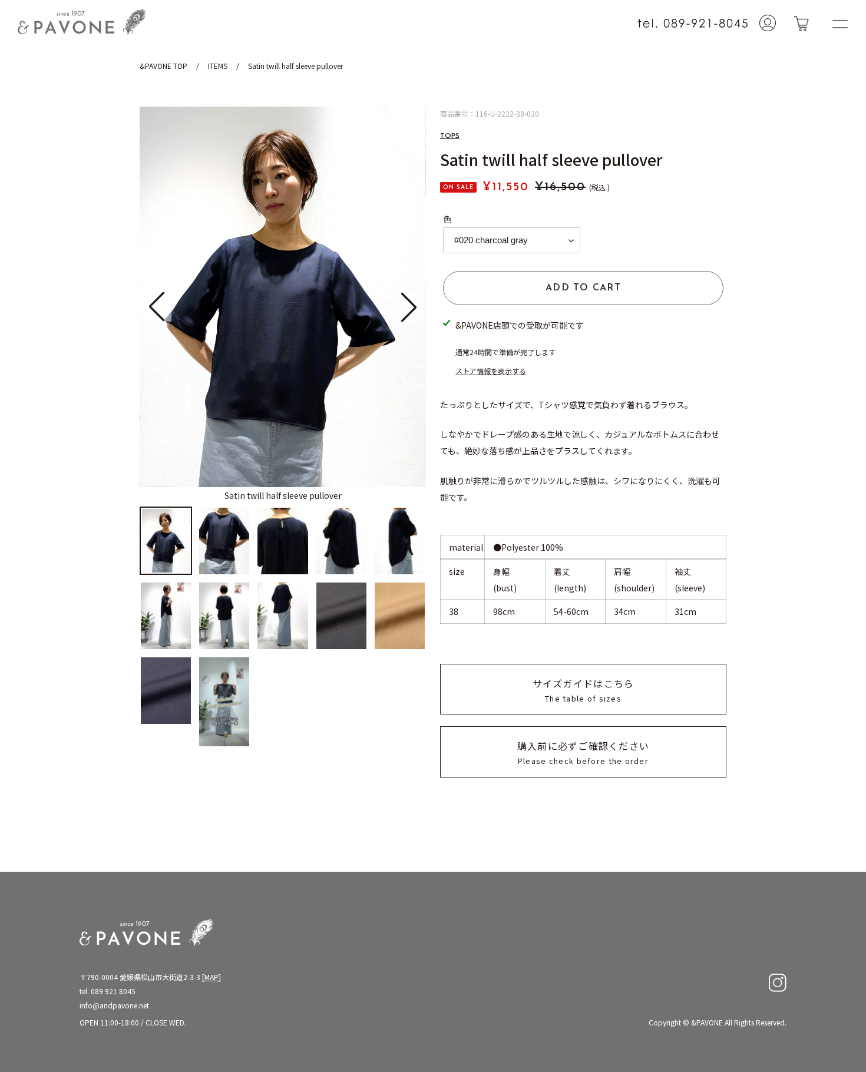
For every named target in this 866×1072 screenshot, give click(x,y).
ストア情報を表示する (490, 371)
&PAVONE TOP (163, 66)
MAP (211, 977)
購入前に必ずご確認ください (583, 752)
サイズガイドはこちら (583, 690)
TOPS (450, 136)
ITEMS (217, 66)
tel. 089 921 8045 (107, 991)
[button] (409, 307)
